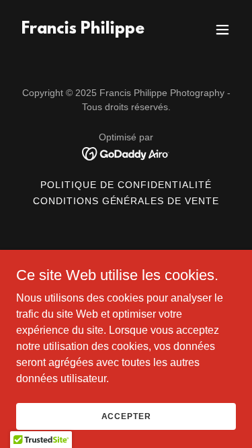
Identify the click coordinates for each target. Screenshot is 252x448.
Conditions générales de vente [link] (126, 200)
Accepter (126, 415)
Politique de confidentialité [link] (126, 184)
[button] (222, 29)
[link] (83, 30)
